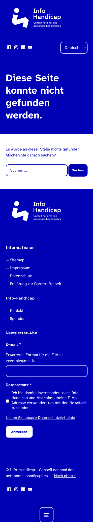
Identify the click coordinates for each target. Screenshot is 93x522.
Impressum (20, 267)
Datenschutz (21, 275)
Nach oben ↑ (65, 475)
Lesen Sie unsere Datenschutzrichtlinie (40, 417)
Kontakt (16, 310)
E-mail (13, 344)
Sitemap (17, 259)
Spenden (18, 318)
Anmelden (19, 432)
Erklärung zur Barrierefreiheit (35, 283)
